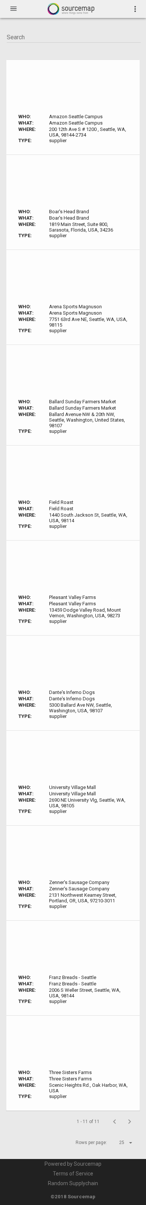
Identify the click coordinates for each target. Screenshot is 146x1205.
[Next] (129, 1121)
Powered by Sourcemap (73, 1164)
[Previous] (114, 1121)
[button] (119, 1142)
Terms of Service (73, 1174)
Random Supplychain (73, 1183)
